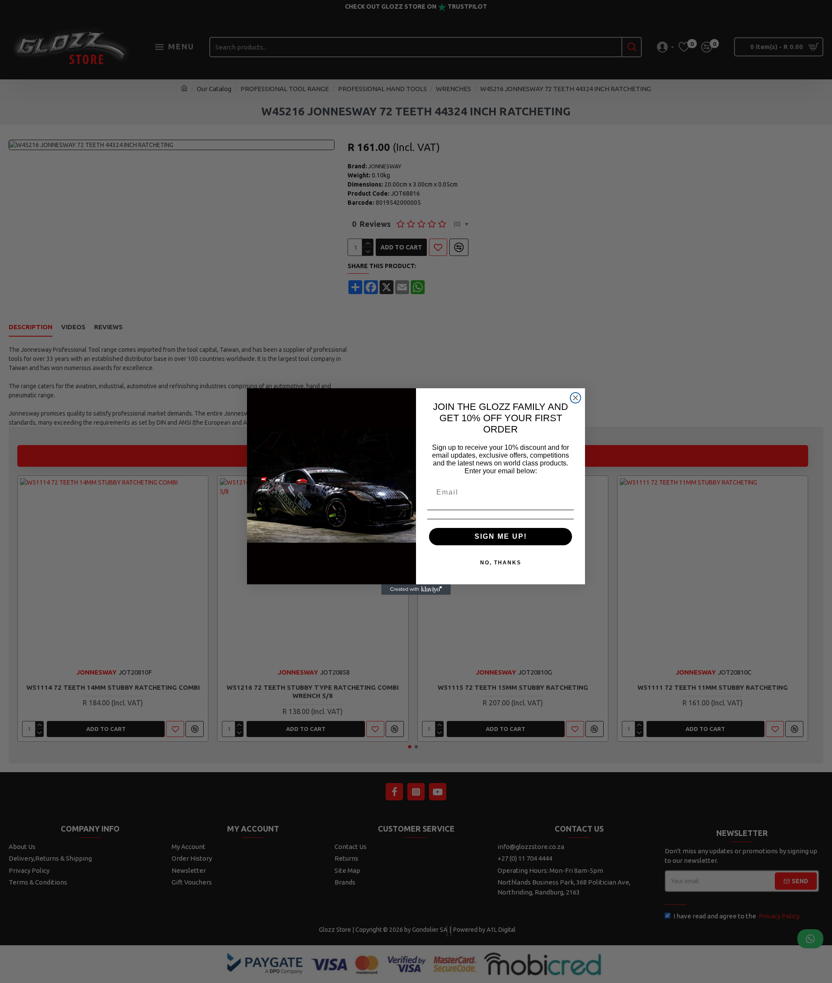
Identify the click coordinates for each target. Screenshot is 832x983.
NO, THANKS (500, 563)
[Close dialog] (575, 398)
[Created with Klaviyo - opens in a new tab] (416, 589)
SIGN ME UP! (500, 536)
